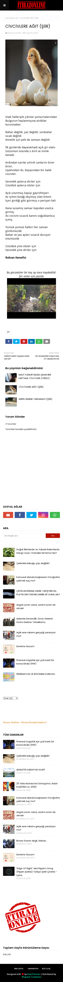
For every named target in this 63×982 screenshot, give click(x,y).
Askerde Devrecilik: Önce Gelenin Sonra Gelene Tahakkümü (34, 620)
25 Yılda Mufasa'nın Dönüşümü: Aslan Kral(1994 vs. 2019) (37, 785)
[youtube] (8, 515)
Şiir (16, 18)
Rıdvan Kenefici (14, 32)
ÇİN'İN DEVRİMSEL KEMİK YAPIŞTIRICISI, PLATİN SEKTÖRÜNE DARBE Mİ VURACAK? (38, 592)
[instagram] (43, 515)
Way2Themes (33, 974)
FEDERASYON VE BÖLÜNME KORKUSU (35, 674)
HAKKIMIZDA (33, 968)
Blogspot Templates (31, 976)
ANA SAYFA (18, 968)
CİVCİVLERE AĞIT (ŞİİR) (31, 386)
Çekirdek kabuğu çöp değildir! (33, 563)
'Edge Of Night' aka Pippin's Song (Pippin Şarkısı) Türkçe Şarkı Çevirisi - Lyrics (36, 872)
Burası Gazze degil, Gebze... (31, 840)
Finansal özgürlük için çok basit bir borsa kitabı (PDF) (35, 662)
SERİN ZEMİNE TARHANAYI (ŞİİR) (35, 399)
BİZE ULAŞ (46, 968)
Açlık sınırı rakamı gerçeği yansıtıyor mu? (36, 634)
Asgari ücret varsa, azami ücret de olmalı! (36, 606)
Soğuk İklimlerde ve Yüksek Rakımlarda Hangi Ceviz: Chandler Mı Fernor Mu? (37, 551)
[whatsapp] (55, 515)
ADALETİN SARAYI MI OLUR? (30, 769)
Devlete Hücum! (25, 646)
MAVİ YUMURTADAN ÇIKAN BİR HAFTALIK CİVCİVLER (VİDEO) (35, 376)
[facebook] (20, 515)
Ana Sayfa (9, 18)
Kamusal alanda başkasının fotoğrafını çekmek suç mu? (38, 578)
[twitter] (31, 515)
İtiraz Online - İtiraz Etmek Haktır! (25, 722)
